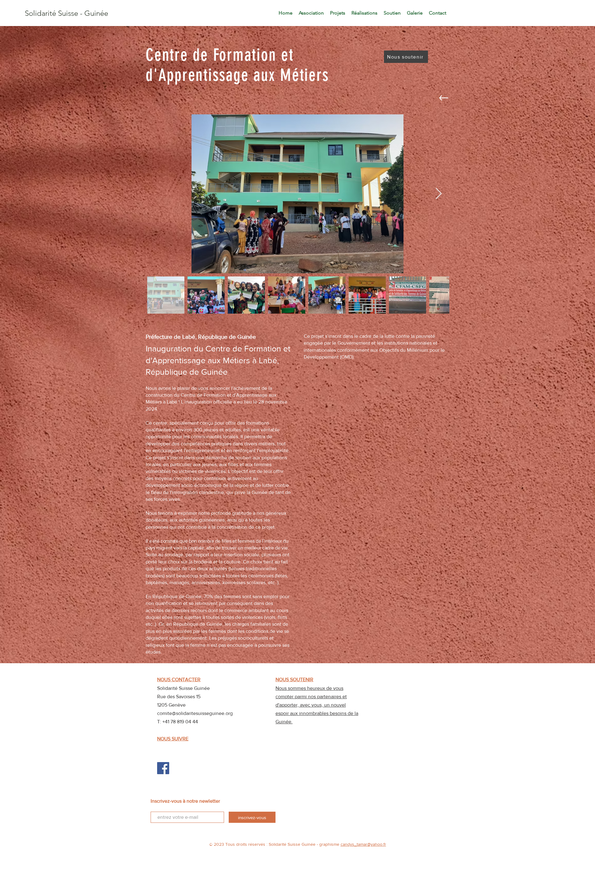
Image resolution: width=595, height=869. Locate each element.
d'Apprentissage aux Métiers (237, 75)
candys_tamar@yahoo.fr (363, 844)
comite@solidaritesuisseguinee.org (195, 713)
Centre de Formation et (220, 55)
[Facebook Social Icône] (163, 768)
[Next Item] (438, 194)
